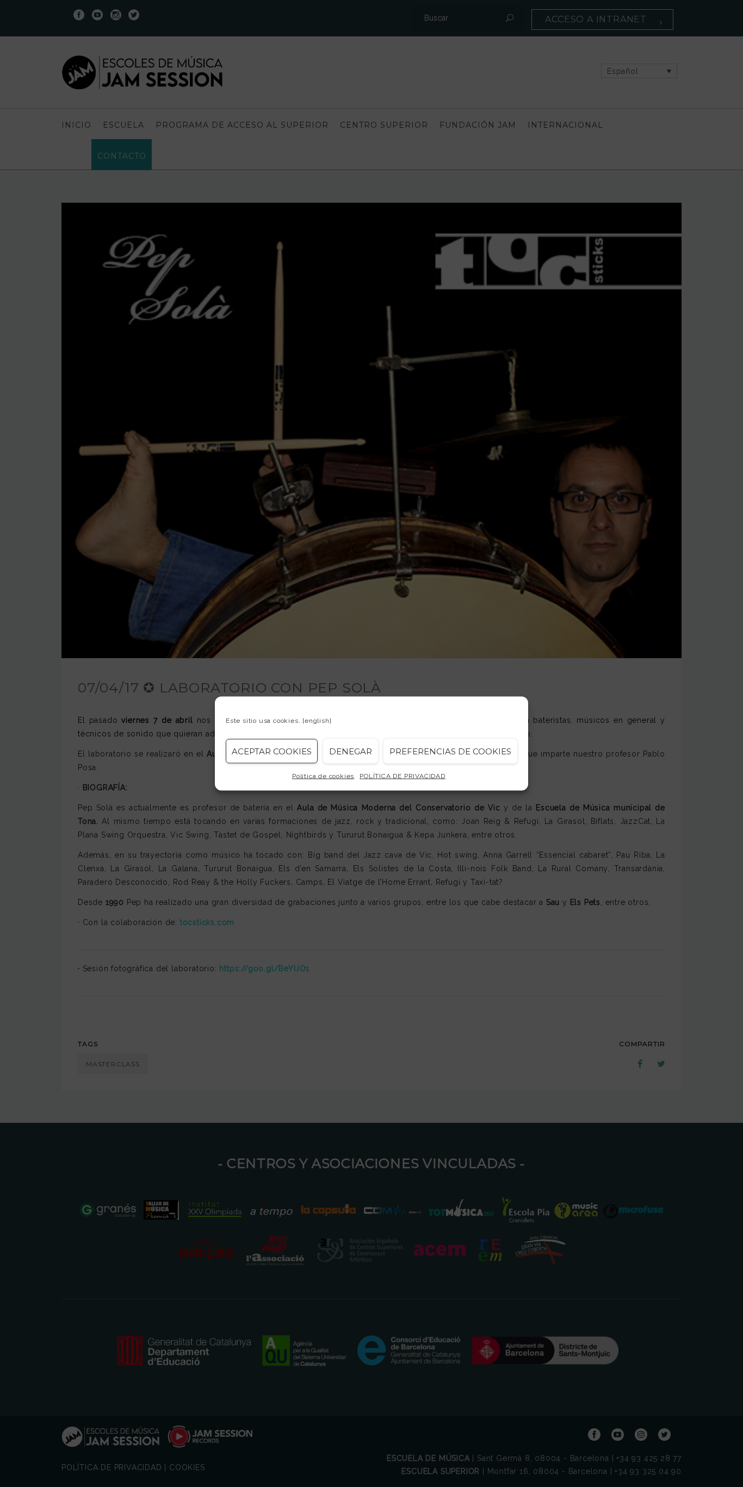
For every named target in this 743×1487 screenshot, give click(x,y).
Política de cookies (323, 776)
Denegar (350, 751)
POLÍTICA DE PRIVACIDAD (402, 776)
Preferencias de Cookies (450, 751)
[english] (316, 720)
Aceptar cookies (272, 751)
